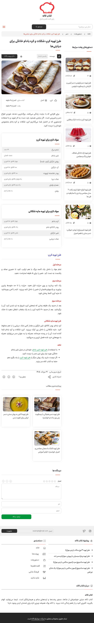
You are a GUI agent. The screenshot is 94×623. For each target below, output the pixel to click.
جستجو (40, 27)
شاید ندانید (35, 577)
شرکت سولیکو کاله (38, 618)
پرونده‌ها (35, 553)
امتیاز (59, 481)
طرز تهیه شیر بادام (40, 349)
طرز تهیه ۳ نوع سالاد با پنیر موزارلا (77, 550)
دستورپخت (78, 34)
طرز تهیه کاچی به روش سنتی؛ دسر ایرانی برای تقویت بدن (15, 416)
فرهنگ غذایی (34, 571)
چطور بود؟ (22, 377)
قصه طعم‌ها (35, 565)
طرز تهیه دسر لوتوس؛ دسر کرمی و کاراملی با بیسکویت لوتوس (78, 84)
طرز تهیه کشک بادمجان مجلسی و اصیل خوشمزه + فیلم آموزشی (47, 450)
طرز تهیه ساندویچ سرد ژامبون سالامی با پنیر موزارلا (71, 562)
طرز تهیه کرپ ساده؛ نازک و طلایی (79, 119)
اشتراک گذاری (57, 377)
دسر (67, 34)
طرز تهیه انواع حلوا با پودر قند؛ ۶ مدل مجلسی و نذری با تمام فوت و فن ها (79, 193)
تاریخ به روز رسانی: (55, 372)
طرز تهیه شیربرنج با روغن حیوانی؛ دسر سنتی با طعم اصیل (79, 231)
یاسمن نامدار (42, 56)
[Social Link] (84, 530)
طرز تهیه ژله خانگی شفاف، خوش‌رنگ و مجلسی (81, 154)
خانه (89, 34)
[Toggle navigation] (3, 27)
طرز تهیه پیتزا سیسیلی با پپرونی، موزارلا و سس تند (72, 556)
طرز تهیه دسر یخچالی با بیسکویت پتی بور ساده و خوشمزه (47, 416)
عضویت (9, 531)
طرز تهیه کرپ (25, 357)
